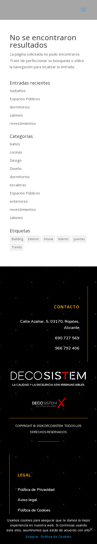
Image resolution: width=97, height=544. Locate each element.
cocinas (16, 152)
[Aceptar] (90, 529)
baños (15, 143)
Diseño (16, 168)
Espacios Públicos (25, 98)
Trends (17, 247)
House (48, 239)
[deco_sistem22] (48, 409)
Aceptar (32, 537)
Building (17, 239)
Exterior (33, 239)
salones (16, 115)
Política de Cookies (56, 537)
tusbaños (18, 90)
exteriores (19, 201)
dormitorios (20, 106)
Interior (63, 239)
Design (16, 160)
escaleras (18, 184)
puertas (79, 239)
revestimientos (23, 123)
